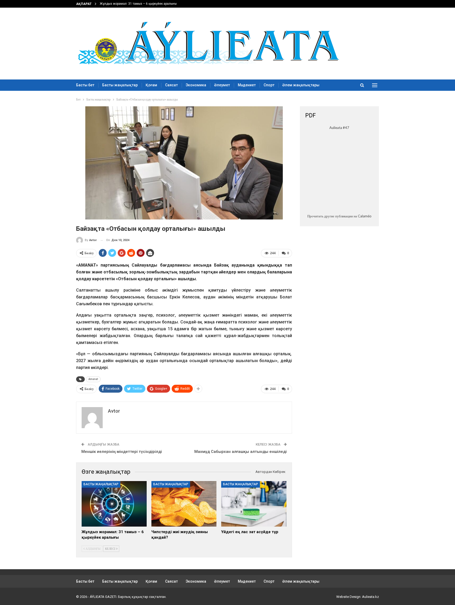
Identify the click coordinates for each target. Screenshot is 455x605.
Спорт (269, 85)
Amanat (93, 379)
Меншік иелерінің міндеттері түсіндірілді (121, 451)
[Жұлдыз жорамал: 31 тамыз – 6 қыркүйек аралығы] (114, 504)
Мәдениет (247, 85)
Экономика (196, 85)
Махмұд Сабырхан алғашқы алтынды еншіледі (240, 451)
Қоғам (151, 85)
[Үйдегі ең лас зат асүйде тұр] (253, 504)
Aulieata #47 (339, 128)
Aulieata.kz (370, 597)
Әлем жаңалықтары (300, 85)
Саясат (171, 85)
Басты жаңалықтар (120, 85)
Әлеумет (222, 85)
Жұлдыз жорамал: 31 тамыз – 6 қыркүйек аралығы (138, 4)
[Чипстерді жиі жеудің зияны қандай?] (183, 504)
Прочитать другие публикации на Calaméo (339, 216)
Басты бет (85, 85)
